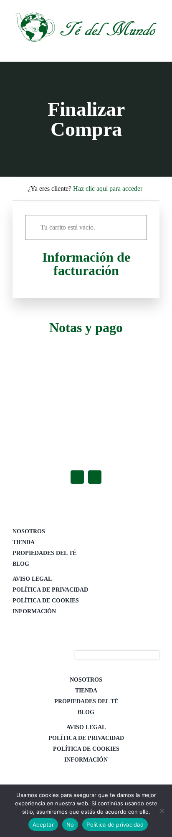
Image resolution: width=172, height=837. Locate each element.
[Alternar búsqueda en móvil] (141, 49)
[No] (161, 811)
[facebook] (77, 477)
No (70, 824)
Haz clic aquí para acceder (107, 188)
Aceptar (43, 824)
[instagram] (94, 477)
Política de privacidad (115, 824)
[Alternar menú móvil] (156, 49)
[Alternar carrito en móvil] (126, 49)
